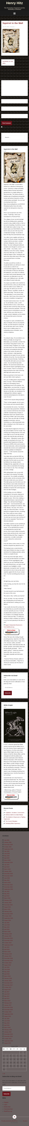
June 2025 (7, 853)
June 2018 (7, 969)
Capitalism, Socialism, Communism (14, 812)
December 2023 (8, 873)
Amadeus (25, 1121)
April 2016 (6, 1025)
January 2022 (7, 902)
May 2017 (6, 996)
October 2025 (7, 847)
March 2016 (7, 1027)
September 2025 (8, 849)
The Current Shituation (11, 821)
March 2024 (7, 869)
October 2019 (7, 942)
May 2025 (6, 855)
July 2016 (6, 1018)
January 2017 (7, 1005)
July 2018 (6, 967)
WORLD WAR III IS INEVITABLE (14, 814)
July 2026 (6, 840)
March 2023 (7, 882)
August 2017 (7, 989)
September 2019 (8, 945)
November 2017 (8, 985)
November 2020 (8, 913)
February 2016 (8, 1029)
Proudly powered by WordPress (9, 1121)
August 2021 (7, 907)
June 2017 (7, 994)
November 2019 (8, 940)
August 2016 (7, 1016)
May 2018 (6, 971)
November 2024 (8, 862)
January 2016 (7, 1032)
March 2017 (7, 1000)
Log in (5, 1104)
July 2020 (6, 922)
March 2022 (7, 898)
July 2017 (6, 991)
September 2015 (8, 1041)
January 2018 (7, 980)
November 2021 (8, 904)
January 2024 (7, 871)
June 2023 (7, 878)
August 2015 (7, 1043)
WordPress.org (8, 1111)
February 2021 (8, 911)
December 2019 (8, 938)
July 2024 (6, 864)
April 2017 (6, 998)
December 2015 (8, 1034)
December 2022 (8, 884)
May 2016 (6, 1023)
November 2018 (8, 960)
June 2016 (7, 1020)
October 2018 (7, 962)
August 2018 (7, 965)
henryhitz (12, 26)
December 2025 (8, 844)
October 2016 (7, 1012)
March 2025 (7, 860)
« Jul (3, 1073)
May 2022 (6, 893)
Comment (4, 78)
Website (3, 112)
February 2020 (8, 933)
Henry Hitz (14, 3)
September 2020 (8, 918)
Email (3, 105)
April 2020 (6, 929)
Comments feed (8, 1109)
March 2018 (7, 976)
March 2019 (7, 951)
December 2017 (8, 983)
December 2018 (8, 958)
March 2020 (7, 931)
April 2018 (6, 974)
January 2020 (7, 936)
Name (3, 97)
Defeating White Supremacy (12, 823)
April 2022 (6, 896)
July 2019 (6, 947)
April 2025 (6, 858)
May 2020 (6, 927)
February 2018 (8, 978)
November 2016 (8, 1009)
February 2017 (8, 1003)
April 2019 (6, 949)
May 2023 (6, 880)
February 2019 (8, 954)
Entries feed (7, 1106)
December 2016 (8, 1007)
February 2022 (8, 900)
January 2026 (7, 842)
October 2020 (7, 916)
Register (6, 1102)
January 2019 (7, 956)
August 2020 (7, 920)
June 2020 (7, 925)
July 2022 (6, 891)
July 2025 (6, 851)
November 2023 (8, 875)
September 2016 (8, 1014)
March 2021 (7, 909)
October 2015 (7, 1038)
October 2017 (7, 987)
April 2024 (6, 867)
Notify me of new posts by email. (12, 127)
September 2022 (8, 889)
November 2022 (8, 887)
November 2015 (8, 1036)
